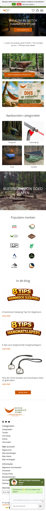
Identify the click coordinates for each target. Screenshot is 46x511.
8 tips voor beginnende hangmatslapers (21, 344)
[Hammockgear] (14, 246)
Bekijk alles (23, 392)
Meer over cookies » (28, 4)
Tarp (12, 167)
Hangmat (12, 142)
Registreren (7, 450)
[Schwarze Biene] (32, 256)
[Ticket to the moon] (32, 266)
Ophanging (34, 142)
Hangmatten (7, 429)
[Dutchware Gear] (32, 236)
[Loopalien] (32, 246)
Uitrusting (6, 436)
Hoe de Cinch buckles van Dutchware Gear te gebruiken (23, 379)
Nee (19, 4)
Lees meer (6, 315)
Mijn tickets (6, 456)
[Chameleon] (32, 227)
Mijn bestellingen (9, 453)
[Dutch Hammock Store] (6, 10)
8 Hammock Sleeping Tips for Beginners (21, 312)
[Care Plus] (14, 227)
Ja (14, 4)
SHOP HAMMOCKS (23, 30)
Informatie (6, 442)
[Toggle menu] (42, 10)
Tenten (5, 432)
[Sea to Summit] (14, 266)
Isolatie (34, 167)
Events (4, 439)
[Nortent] (14, 256)
